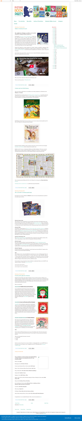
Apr (54, 59)
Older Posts (46, 403)
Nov (55, 49)
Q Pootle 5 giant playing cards (21, 237)
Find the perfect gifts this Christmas (22, 275)
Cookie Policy (28, 409)
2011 (54, 68)
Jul (54, 55)
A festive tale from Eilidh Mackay (22, 88)
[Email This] (29, 85)
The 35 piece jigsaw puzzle (24, 244)
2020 (54, 34)
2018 (54, 37)
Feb (54, 62)
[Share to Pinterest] (33, 85)
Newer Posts (17, 403)
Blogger (44, 413)
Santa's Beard (26, 296)
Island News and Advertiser (19, 146)
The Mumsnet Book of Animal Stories (34, 94)
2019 (54, 35)
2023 (54, 30)
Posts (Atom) (21, 404)
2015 (54, 41)
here (40, 396)
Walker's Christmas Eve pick (21, 28)
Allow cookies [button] (77, 417)
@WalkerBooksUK (27, 79)
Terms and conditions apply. (29, 262)
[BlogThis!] (30, 85)
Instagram (60, 21)
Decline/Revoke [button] (68, 417)
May (55, 58)
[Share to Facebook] (32, 85)
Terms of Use (17, 409)
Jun (54, 56)
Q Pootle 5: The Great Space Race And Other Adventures (35, 228)
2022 (54, 31)
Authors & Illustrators (38, 21)
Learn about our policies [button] (42, 419)
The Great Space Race (37, 222)
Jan (54, 63)
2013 (54, 65)
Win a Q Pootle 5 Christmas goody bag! (23, 192)
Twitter (15, 23)
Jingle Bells (17, 304)
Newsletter (29, 21)
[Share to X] (31, 85)
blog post (16, 181)
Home (15, 21)
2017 (54, 38)
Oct (54, 51)
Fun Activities (22, 21)
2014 (54, 42)
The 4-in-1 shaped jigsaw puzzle (40, 242)
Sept (55, 52)
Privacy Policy (23, 409)
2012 (54, 66)
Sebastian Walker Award (50, 21)
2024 (54, 28)
